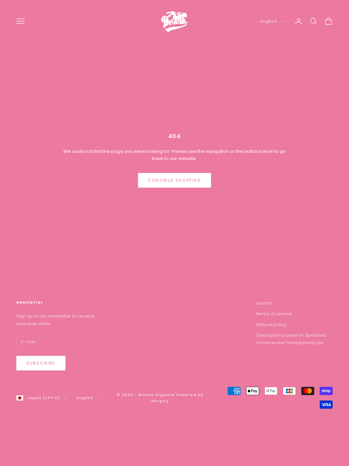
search (264, 303)
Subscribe (41, 363)
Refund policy (271, 324)
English (268, 21)
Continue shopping (174, 180)
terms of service (274, 313)
